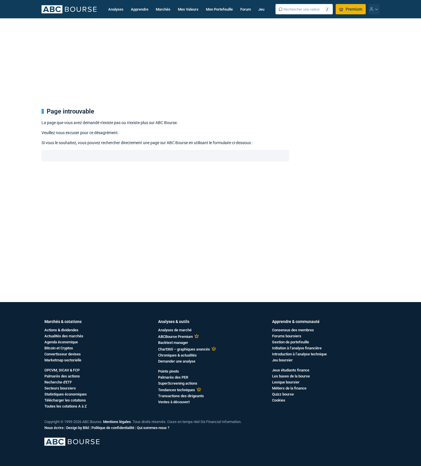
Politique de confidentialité (112, 428)
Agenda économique (61, 342)
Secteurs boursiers (60, 388)
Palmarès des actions (62, 376)
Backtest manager (173, 342)
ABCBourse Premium (175, 336)
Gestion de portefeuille (290, 342)
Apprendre (139, 9)
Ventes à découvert (174, 402)
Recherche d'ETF (58, 382)
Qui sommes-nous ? (153, 428)
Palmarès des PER (173, 377)
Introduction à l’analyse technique (299, 354)
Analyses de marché (175, 330)
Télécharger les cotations (65, 400)
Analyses (115, 9)
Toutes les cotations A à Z (65, 406)
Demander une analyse (176, 361)
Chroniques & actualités (177, 355)
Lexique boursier (286, 382)
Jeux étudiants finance (290, 370)
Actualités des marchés (63, 336)
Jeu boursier (282, 360)
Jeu (261, 9)
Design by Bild (77, 428)
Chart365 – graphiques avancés (184, 349)
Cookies (278, 400)
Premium (354, 9)
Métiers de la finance (289, 388)
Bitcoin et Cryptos (58, 348)
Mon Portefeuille (219, 9)
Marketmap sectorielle (62, 360)
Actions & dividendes (61, 330)
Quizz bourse (283, 394)
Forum (245, 9)
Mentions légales (117, 422)
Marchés (163, 9)
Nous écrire (54, 428)
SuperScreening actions (177, 383)
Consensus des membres (293, 330)
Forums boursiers (286, 336)
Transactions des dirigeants (181, 396)
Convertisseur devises (62, 354)
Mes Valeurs (188, 9)
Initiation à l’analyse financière (297, 348)
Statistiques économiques (65, 394)
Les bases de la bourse (291, 376)
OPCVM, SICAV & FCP (62, 370)
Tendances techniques (176, 390)
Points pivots (168, 371)
